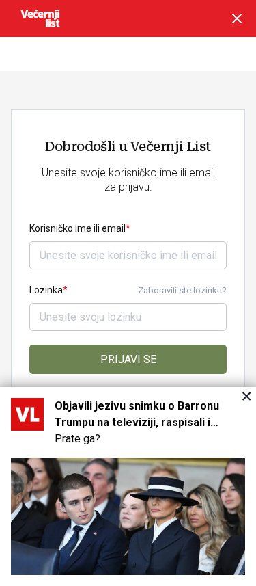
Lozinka (46, 289)
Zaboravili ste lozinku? (182, 290)
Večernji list (40, 18)
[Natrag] (237, 18)
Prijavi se (128, 359)
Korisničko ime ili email (77, 228)
